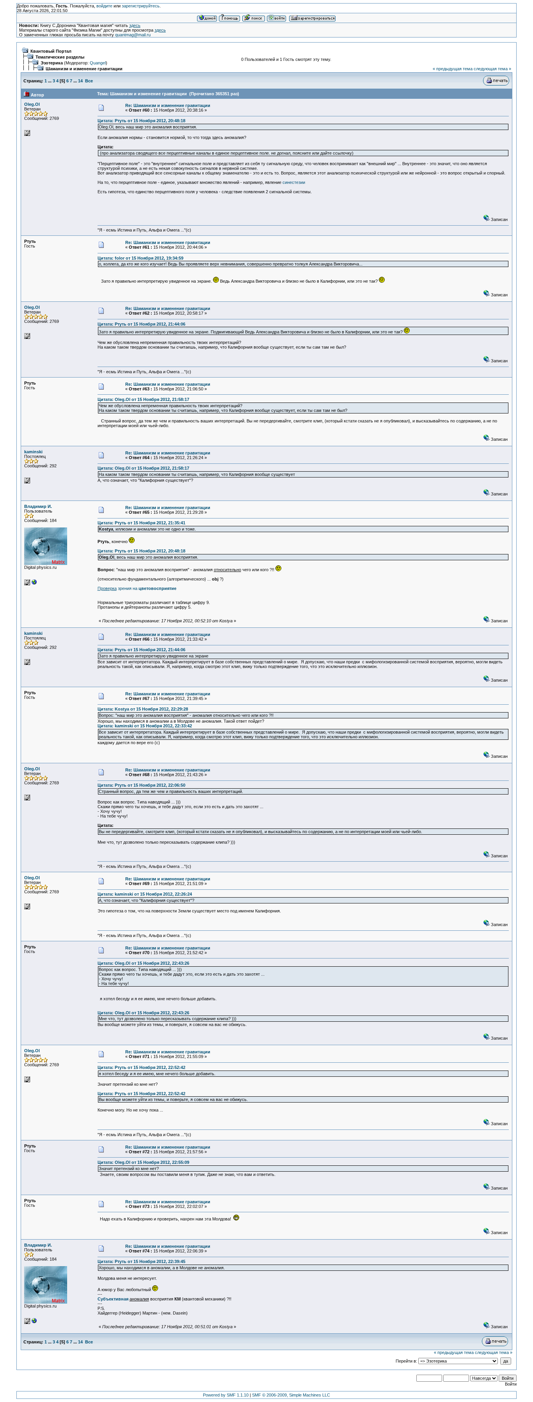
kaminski (33, 451)
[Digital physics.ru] (34, 583)
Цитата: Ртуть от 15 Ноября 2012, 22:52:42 (141, 1067)
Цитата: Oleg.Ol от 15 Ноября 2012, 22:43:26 (143, 963)
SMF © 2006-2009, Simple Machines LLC (291, 1395)
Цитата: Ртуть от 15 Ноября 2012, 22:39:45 (141, 1261)
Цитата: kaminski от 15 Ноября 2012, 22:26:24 (145, 894)
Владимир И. (38, 506)
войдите (104, 6)
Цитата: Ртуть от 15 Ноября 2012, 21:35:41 (141, 522)
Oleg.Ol (32, 104)
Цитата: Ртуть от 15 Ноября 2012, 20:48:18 (141, 120)
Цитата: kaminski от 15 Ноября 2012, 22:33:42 (145, 725)
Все (89, 80)
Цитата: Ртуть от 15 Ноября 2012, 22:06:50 (141, 785)
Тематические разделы (60, 57)
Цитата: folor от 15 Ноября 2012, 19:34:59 (140, 258)
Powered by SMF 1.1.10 (226, 1395)
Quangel (98, 63)
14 (80, 80)
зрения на (137, 588)
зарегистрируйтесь (141, 6)
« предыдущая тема (453, 68)
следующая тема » (492, 68)
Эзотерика (52, 63)
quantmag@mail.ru (133, 34)
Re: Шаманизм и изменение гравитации (167, 105)
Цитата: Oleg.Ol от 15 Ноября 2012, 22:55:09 (143, 1162)
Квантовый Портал (50, 51)
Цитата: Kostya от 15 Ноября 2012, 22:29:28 (143, 709)
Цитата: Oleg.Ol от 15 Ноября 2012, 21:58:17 (143, 399)
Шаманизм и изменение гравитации (84, 68)
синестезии (293, 182)
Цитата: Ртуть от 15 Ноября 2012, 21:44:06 (141, 324)
